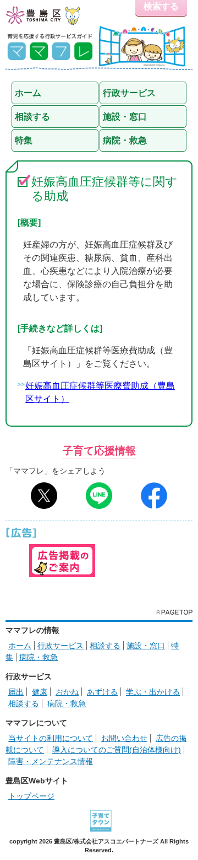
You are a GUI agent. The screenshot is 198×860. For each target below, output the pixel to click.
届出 (16, 691)
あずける (102, 691)
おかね (67, 691)
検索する (161, 6)
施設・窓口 (146, 645)
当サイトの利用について (50, 738)
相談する (105, 645)
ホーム (19, 645)
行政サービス (60, 645)
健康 (39, 691)
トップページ (31, 796)
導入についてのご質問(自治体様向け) (116, 749)
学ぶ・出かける (153, 691)
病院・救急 (38, 657)
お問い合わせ (124, 738)
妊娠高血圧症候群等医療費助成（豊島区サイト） (100, 392)
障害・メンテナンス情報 (50, 761)
